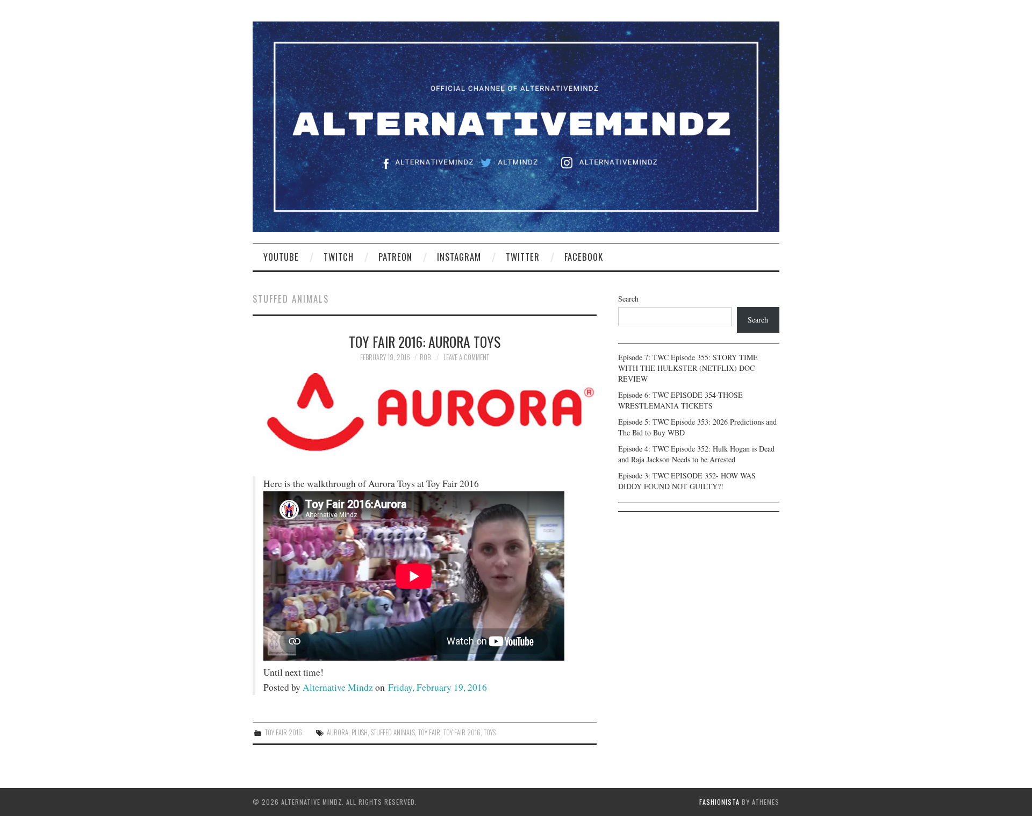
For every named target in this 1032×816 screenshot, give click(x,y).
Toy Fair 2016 (283, 732)
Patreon (395, 256)
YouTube (281, 256)
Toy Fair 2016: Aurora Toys (424, 341)
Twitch (339, 256)
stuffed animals (393, 732)
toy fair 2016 (462, 732)
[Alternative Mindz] (516, 125)
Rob (425, 357)
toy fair (429, 732)
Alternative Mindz (338, 687)
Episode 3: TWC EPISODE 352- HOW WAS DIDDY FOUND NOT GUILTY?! (687, 480)
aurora (337, 732)
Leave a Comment (466, 357)
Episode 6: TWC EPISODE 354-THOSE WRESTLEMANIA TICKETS (680, 400)
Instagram (459, 256)
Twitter (523, 256)
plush (360, 732)
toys (490, 732)
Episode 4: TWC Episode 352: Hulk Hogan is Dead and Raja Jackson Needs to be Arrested (696, 453)
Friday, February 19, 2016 (437, 687)
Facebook (583, 256)
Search (628, 299)
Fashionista (719, 802)
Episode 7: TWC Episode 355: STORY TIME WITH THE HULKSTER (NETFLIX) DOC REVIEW (688, 368)
